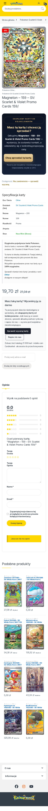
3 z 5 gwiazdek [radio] (13, 457)
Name (10, 487)
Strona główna (8, 20)
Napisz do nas (14, 337)
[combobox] (20, 9)
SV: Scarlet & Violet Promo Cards (29, 205)
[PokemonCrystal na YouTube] (31, 786)
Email (10, 499)
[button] (43, 29)
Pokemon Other (8, 90)
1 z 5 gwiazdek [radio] (8, 457)
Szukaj (42, 9)
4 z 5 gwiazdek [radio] (15, 457)
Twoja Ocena (10, 452)
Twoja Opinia (10, 464)
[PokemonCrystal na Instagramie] (23, 786)
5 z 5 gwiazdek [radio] (18, 457)
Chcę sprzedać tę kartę (18, 157)
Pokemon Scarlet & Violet (31, 20)
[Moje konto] (38, 3)
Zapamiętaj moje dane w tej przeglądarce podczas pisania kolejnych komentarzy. (24, 514)
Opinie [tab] (5, 385)
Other (18, 200)
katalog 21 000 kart (24, 343)
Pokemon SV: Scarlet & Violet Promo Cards (18, 94)
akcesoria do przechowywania (29, 346)
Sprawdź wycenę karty (17, 331)
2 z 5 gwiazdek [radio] (10, 457)
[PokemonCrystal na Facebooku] (16, 786)
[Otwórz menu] (5, 3)
